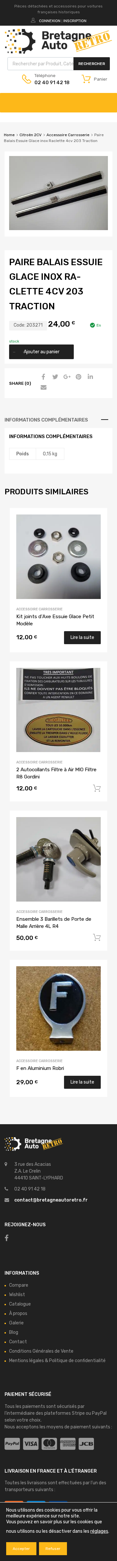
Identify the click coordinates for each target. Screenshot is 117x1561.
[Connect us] (7, 1238)
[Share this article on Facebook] (42, 377)
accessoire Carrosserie (39, 1061)
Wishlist (17, 1294)
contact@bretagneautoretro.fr (51, 1200)
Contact (18, 1342)
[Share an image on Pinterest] (77, 377)
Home (9, 135)
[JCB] (86, 1444)
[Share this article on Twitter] (54, 377)
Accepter (21, 1548)
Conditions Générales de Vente (41, 1351)
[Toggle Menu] (108, 99)
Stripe (78, 1413)
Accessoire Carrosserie (67, 135)
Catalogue (20, 1304)
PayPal (99, 1413)
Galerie (16, 1323)
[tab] (58, 420)
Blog (13, 1332)
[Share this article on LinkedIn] (89, 377)
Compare (18, 1285)
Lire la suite (82, 637)
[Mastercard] (49, 1444)
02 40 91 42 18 (50, 82)
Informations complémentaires (46, 420)
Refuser (53, 1548)
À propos (18, 1313)
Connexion (49, 21)
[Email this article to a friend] (42, 388)
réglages (99, 1531)
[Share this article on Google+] (66, 377)
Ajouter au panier (41, 352)
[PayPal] (12, 1444)
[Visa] (30, 1444)
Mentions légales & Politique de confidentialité (57, 1360)
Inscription (74, 21)
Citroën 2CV (31, 135)
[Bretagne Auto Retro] (58, 52)
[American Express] (67, 1444)
